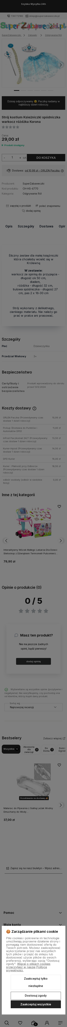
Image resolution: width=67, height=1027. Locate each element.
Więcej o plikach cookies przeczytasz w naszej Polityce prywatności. (28, 967)
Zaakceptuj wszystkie (35, 1004)
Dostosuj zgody (36, 995)
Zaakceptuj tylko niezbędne (36, 982)
